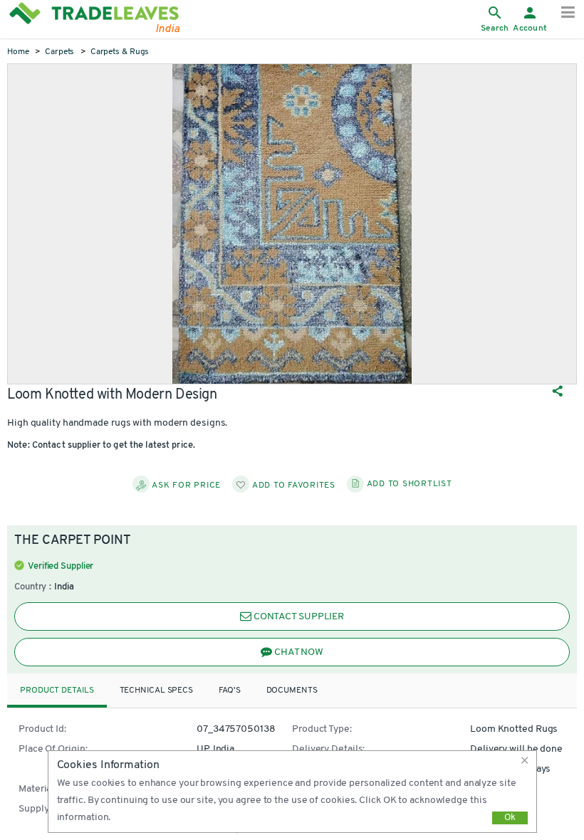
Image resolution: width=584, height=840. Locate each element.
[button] (527, 760)
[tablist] (292, 690)
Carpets (59, 52)
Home (18, 52)
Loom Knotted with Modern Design (112, 395)
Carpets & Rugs (120, 52)
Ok (510, 817)
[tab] (57, 691)
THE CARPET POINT (72, 541)
